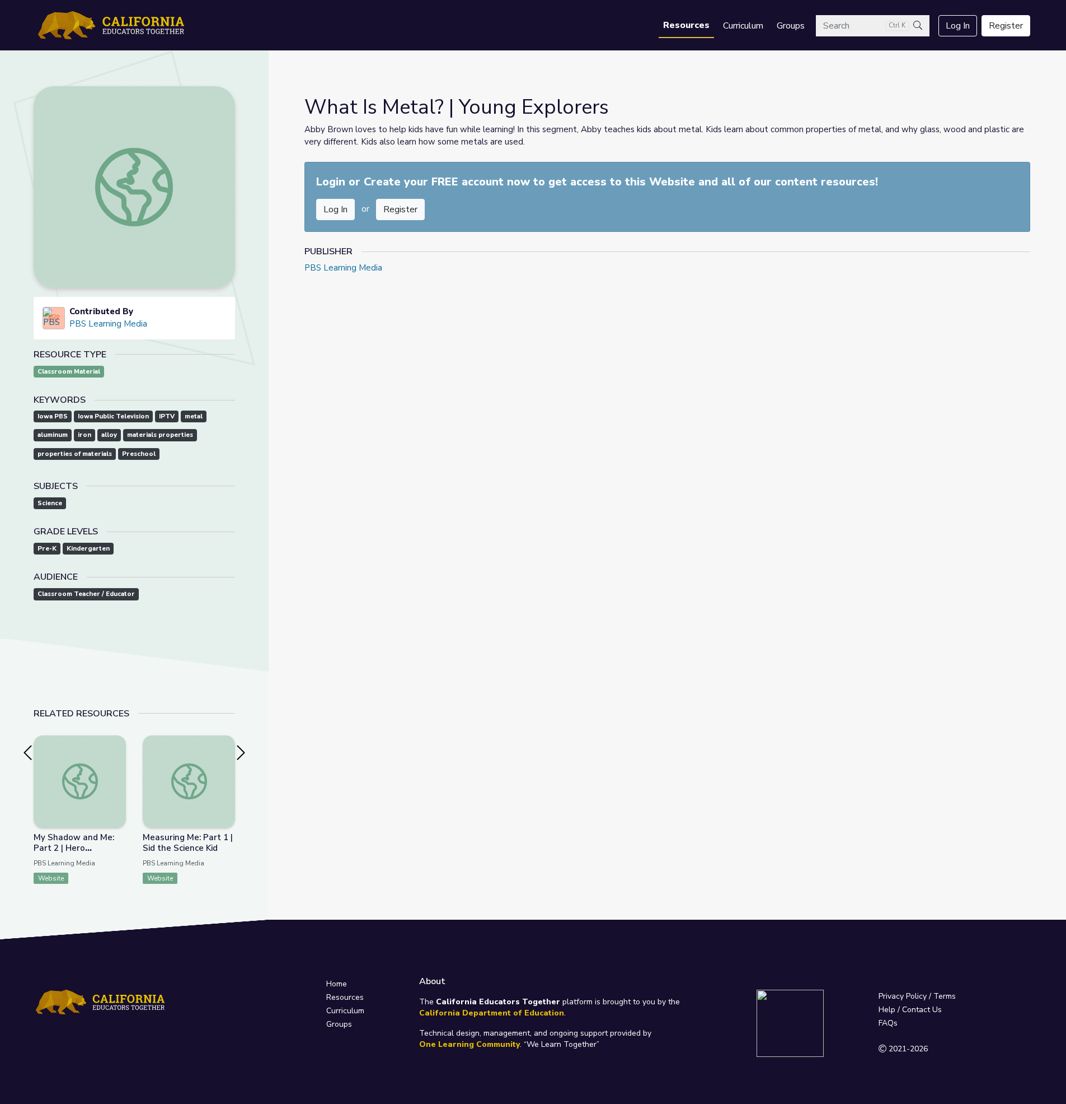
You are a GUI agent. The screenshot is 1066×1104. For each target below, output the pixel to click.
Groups (791, 26)
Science (49, 503)
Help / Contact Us (910, 1009)
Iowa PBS (52, 416)
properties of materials (74, 454)
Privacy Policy (903, 996)
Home (336, 984)
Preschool (139, 454)
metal (194, 416)
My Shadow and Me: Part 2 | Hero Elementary (74, 848)
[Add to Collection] (117, 759)
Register (1006, 26)
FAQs (888, 1023)
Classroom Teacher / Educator (86, 594)
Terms (944, 996)
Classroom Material (68, 371)
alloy (109, 435)
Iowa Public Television (113, 416)
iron (84, 435)
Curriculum (743, 26)
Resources (686, 25)
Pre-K (47, 548)
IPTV (167, 416)
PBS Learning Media (108, 323)
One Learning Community (469, 1044)
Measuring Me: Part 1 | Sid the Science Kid (188, 843)
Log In (958, 26)
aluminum (52, 435)
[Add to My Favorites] (117, 743)
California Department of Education (491, 1013)
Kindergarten (88, 548)
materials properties (160, 435)
